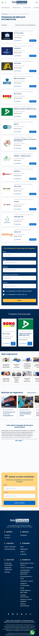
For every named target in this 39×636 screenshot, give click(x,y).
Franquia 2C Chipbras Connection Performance (25, 140)
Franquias (5, 8)
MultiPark (17, 171)
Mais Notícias (31, 393)
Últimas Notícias (10, 549)
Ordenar (4, 25)
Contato (7, 538)
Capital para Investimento (10, 274)
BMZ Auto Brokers (19, 78)
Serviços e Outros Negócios (26, 600)
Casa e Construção (26, 568)
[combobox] (18, 286)
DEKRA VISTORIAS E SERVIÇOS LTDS (25, 109)
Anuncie (7, 535)
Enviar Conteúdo (10, 547)
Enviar (19, 300)
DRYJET (16, 124)
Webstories (24, 549)
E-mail (6, 492)
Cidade (5, 282)
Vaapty (16, 201)
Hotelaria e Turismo (26, 581)
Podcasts (23, 554)
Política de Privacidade (8, 564)
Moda (22, 588)
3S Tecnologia (18, 33)
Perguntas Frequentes (8, 569)
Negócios (17, 8)
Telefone (5, 267)
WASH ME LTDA (18, 217)
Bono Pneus (17, 94)
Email (4, 259)
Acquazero (17, 48)
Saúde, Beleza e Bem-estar (25, 591)
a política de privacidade (24, 291)
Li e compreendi (19, 291)
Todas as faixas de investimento (25, 25)
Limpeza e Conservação (24, 584)
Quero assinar (19, 503)
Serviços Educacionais (24, 605)
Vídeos (22, 552)
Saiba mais (33, 40)
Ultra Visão (17, 186)
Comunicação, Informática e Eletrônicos (25, 572)
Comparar (18, 40)
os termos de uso (21, 294)
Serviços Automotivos (24, 596)
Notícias (27, 8)
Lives (21, 547)
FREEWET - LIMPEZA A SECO (22, 156)
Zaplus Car (17, 232)
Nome (4, 252)
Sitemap (7, 572)
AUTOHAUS (17, 63)
